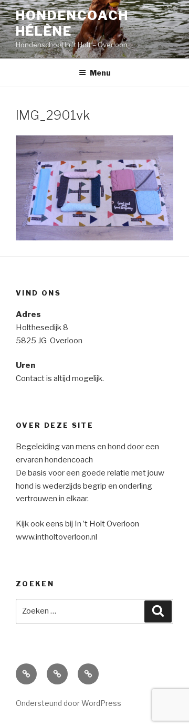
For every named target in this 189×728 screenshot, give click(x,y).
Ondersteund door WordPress (68, 703)
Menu (100, 72)
